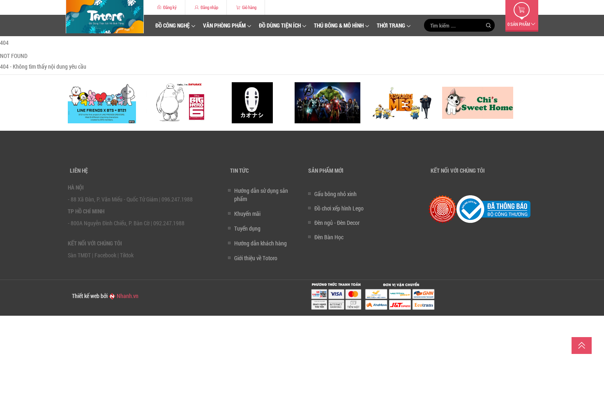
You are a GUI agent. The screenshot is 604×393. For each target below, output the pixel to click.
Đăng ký (169, 7)
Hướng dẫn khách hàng (260, 243)
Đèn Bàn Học (328, 237)
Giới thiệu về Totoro (255, 258)
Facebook (105, 255)
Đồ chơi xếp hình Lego (339, 208)
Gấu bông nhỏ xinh (335, 194)
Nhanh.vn (126, 296)
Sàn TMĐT (79, 255)
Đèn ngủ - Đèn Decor (337, 223)
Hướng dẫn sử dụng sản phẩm (261, 195)
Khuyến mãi (247, 213)
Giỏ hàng (248, 7)
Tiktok (127, 255)
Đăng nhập (209, 7)
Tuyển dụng (247, 228)
